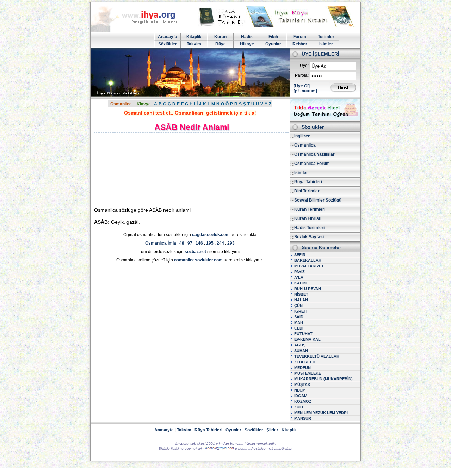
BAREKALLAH (307, 260)
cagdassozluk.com (211, 234)
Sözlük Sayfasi (309, 236)
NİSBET (301, 294)
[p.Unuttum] (305, 90)
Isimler (301, 172)
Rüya (220, 44)
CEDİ (298, 328)
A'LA (298, 277)
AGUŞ (299, 345)
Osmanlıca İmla (160, 243)
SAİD (298, 317)
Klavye (144, 103)
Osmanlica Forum (312, 163)
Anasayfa (167, 36)
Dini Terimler (307, 191)
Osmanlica (121, 103)
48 (181, 243)
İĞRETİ (300, 311)
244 (220, 243)
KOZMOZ (302, 401)
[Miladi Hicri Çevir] (325, 118)
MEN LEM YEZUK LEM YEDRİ (321, 413)
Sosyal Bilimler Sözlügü (317, 200)
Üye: (304, 65)
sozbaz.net (195, 251)
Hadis (247, 36)
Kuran (220, 36)
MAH (298, 322)
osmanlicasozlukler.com (198, 260)
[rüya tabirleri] (278, 26)
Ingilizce (302, 136)
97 (189, 243)
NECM (299, 390)
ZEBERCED (304, 362)
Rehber (299, 44)
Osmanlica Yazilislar (314, 154)
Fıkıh (273, 36)
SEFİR (299, 255)
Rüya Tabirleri (308, 181)
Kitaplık (289, 429)
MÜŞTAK (302, 384)
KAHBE (301, 283)
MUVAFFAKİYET (309, 266)
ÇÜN (298, 305)
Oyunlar (273, 44)
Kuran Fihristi (307, 218)
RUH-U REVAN (307, 289)
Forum (299, 36)
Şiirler (272, 429)
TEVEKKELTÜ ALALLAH (316, 356)
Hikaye (247, 44)
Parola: (302, 75)
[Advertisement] (154, 169)
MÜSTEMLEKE (307, 373)
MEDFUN (302, 367)
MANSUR (302, 418)
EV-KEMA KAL (307, 339)
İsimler (326, 44)
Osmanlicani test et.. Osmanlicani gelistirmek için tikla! (190, 113)
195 (210, 243)
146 (199, 243)
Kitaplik (194, 36)
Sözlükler (167, 44)
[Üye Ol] (302, 86)
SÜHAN (301, 351)
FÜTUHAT (303, 334)
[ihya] (140, 31)
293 (231, 243)
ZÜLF (299, 407)
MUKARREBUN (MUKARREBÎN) (323, 379)
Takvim (194, 44)
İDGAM (300, 396)
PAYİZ (299, 272)
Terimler (326, 36)
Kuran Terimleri (309, 209)
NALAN (301, 300)
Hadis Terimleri (309, 227)
